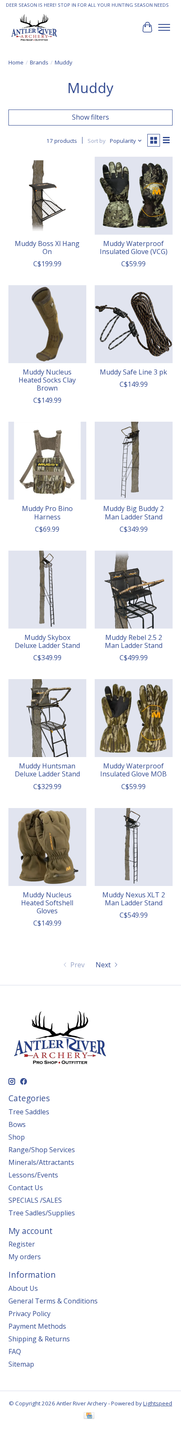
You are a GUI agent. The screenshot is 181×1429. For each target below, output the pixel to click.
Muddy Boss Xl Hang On (47, 247)
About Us (23, 1288)
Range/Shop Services (41, 1149)
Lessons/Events (33, 1175)
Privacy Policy (29, 1313)
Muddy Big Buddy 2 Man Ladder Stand (133, 512)
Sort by (97, 141)
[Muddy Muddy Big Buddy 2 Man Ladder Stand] (134, 461)
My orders (24, 1256)
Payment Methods (37, 1326)
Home (16, 62)
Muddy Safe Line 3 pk (133, 372)
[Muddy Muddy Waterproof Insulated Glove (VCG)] (134, 196)
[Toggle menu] (164, 27)
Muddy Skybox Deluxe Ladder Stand (47, 641)
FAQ (14, 1351)
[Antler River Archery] (34, 27)
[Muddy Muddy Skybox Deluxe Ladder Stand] (47, 590)
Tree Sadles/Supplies (41, 1213)
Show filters (90, 117)
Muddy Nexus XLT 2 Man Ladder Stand (133, 898)
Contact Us (25, 1187)
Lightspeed (157, 1403)
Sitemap (21, 1364)
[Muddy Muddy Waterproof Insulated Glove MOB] (134, 718)
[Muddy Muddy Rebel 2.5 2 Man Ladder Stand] (134, 590)
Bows (17, 1124)
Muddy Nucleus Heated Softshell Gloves (47, 902)
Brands (39, 62)
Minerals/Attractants (41, 1162)
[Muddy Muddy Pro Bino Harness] (47, 461)
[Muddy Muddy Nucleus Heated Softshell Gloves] (47, 847)
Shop (16, 1137)
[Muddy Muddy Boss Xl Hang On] (47, 196)
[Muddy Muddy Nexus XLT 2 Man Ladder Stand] (134, 847)
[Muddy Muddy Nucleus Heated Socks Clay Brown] (47, 324)
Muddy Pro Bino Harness (47, 512)
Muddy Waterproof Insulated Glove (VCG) (134, 247)
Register (21, 1244)
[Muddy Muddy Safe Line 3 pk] (134, 324)
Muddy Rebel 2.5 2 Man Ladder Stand (133, 641)
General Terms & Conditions (53, 1301)
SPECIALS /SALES (35, 1200)
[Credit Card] (89, 1416)
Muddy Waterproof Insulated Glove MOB (133, 770)
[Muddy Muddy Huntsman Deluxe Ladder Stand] (47, 718)
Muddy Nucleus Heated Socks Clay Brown (47, 380)
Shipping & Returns (39, 1338)
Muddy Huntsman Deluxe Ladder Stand (47, 770)
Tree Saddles (28, 1111)
